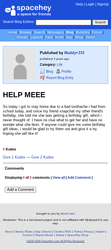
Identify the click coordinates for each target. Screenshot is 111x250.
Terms (77, 231)
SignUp (103, 4)
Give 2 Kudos (42, 157)
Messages (55, 32)
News (18, 231)
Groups (22, 37)
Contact (27, 235)
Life (60, 65)
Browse (25, 32)
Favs (49, 37)
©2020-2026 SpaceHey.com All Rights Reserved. (55, 241)
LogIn (90, 4)
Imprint (100, 231)
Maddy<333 (74, 53)
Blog (69, 32)
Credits (58, 231)
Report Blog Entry (59, 78)
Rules (28, 231)
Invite (59, 37)
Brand (47, 231)
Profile (66, 72)
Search (100, 22)
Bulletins (82, 32)
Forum (97, 32)
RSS (68, 231)
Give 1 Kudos (14, 157)
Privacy (88, 231)
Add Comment (79, 178)
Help (79, 4)
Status (60, 235)
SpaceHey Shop (78, 235)
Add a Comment (20, 189)
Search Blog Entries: (18, 22)
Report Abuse (44, 235)
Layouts (36, 37)
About (90, 37)
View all (59, 178)
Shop (79, 37)
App (69, 37)
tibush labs (68, 213)
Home (12, 32)
